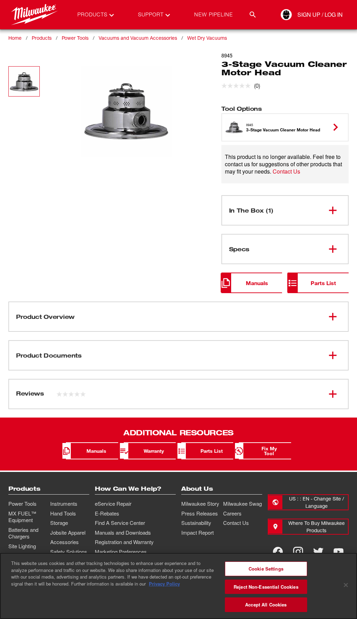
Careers (232, 513)
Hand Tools (63, 513)
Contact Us (286, 171)
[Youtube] (338, 552)
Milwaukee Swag (242, 503)
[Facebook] (278, 552)
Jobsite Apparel (67, 532)
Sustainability (196, 522)
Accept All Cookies (266, 604)
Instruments (63, 503)
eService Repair (113, 503)
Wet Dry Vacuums (207, 38)
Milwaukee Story (200, 503)
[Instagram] (298, 552)
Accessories (64, 541)
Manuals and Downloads (123, 532)
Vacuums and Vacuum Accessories (138, 38)
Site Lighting (22, 546)
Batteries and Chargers (23, 533)
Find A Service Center (120, 522)
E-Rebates (107, 513)
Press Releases (199, 513)
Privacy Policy (164, 583)
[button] (24, 81)
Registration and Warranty (124, 541)
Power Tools (75, 38)
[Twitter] (318, 552)
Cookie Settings (266, 568)
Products (42, 38)
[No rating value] (237, 86)
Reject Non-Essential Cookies (266, 586)
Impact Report (197, 532)
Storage (59, 522)
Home (15, 38)
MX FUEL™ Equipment (22, 517)
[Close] (346, 585)
